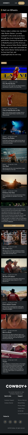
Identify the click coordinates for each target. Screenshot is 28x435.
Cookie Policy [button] (5, 219)
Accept (14, 225)
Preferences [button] (10, 221)
